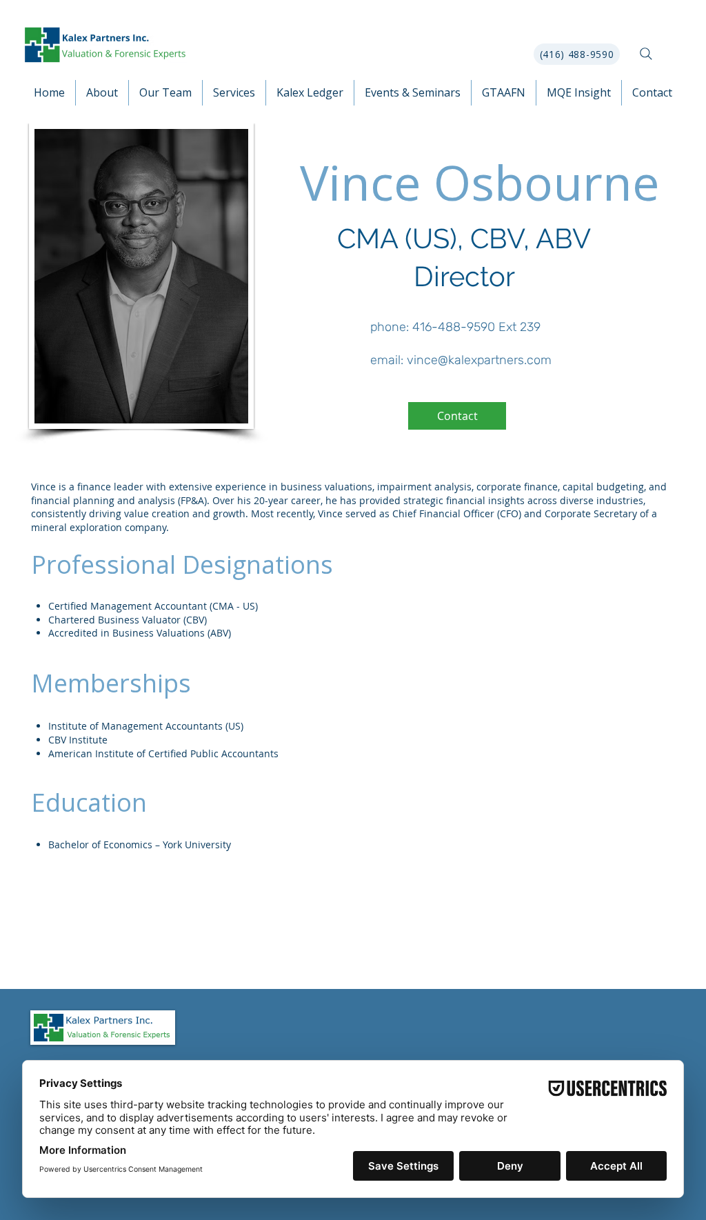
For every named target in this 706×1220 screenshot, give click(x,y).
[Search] (646, 53)
